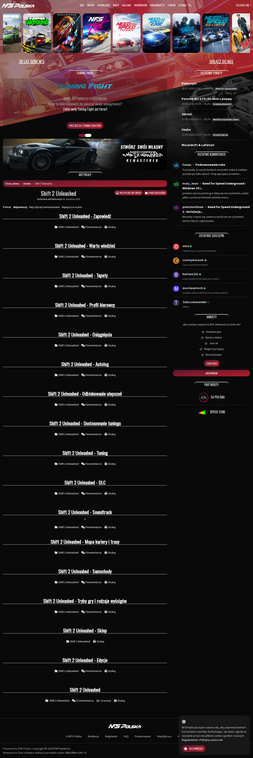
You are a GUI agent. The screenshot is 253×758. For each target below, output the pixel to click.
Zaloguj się (242, 5)
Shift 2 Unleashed (69, 227)
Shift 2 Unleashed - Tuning (85, 452)
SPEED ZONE (217, 411)
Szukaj (182, 5)
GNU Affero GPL (74, 752)
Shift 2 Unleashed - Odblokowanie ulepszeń (85, 393)
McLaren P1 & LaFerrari (198, 145)
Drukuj (112, 227)
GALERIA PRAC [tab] (82, 135)
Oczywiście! (196, 748)
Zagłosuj (211, 363)
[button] (15, 154)
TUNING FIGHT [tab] (88, 135)
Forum (171, 5)
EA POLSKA (217, 396)
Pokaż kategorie (156, 193)
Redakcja (93, 736)
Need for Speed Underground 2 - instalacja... (216, 209)
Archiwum (211, 373)
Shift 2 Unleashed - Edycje (85, 659)
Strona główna (12, 183)
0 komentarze (93, 256)
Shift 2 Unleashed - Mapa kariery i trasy (85, 541)
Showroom (140, 5)
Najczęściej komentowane (44, 207)
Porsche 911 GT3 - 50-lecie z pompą (206, 99)
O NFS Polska (74, 736)
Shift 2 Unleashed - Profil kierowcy (85, 304)
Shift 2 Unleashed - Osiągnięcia (85, 334)
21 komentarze (85, 700)
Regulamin (111, 736)
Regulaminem (190, 740)
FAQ (126, 736)
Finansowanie (143, 736)
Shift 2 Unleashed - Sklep (85, 630)
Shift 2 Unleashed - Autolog (85, 363)
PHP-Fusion (60, 748)
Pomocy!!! (189, 83)
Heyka (186, 129)
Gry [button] (82, 5)
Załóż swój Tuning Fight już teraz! (85, 108)
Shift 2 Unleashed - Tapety (85, 275)
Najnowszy (20, 207)
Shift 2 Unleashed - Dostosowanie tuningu (85, 423)
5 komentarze (93, 227)
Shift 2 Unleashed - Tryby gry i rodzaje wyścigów (85, 600)
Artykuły (27, 183)
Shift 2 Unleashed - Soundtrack (85, 511)
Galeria (126, 5)
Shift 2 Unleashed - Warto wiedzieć (85, 245)
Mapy (116, 5)
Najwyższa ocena (72, 207)
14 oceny (106, 700)
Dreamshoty (157, 5)
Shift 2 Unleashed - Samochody (85, 571)
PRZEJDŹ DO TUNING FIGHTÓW (85, 125)
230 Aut (187, 114)
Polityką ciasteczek (211, 740)
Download (104, 5)
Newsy (90, 5)
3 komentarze (93, 582)
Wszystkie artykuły (130, 193)
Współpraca (164, 736)
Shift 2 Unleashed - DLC (85, 482)
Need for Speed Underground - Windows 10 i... (214, 185)
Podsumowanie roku (210, 165)
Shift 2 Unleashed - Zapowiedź (85, 215)
